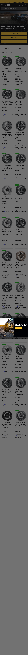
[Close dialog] (27, 319)
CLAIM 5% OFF (18, 328)
